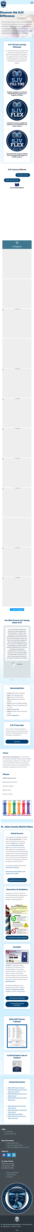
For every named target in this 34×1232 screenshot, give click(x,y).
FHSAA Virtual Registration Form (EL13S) (18, 1147)
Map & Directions (11, 1175)
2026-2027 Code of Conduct (16, 1088)
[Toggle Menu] (32, 2)
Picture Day (15, 709)
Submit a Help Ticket (10, 1134)
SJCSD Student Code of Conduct (17, 1056)
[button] (17, 264)
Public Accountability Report (15, 1145)
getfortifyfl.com (10, 981)
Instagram (17, 246)
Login (17, 1230)
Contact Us (10, 1177)
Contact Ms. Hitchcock (12, 867)
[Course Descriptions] (17, 185)
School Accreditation (13, 1172)
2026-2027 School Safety (15, 1114)
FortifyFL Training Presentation (15, 989)
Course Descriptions (17, 188)
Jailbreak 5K (15, 715)
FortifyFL (8, 965)
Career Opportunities (13, 1143)
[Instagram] (17, 242)
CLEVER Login (9, 1131)
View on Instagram (18, 609)
